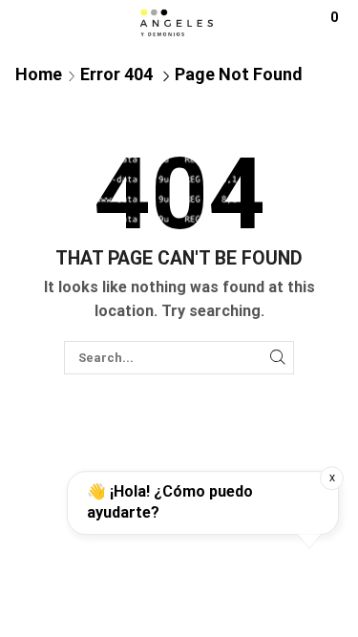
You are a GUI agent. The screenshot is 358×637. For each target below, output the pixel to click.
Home (38, 74)
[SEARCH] (278, 357)
